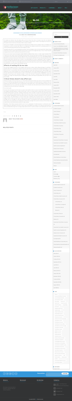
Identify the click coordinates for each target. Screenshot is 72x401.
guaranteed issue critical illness (60, 343)
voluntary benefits (57, 162)
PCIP (64, 355)
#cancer (56, 294)
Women (55, 165)
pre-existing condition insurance (60, 360)
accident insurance (57, 108)
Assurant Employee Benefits (59, 43)
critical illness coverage (58, 119)
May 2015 (55, 65)
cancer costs (57, 303)
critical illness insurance (59, 322)
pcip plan (56, 358)
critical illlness (56, 114)
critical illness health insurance (60, 122)
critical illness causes (58, 320)
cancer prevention (58, 304)
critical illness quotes (58, 329)
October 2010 (56, 90)
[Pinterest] (16, 116)
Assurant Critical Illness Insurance (60, 52)
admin (21, 118)
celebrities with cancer (59, 308)
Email (47, 373)
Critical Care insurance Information (60, 318)
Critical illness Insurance (28, 22)
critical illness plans (57, 131)
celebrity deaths (57, 310)
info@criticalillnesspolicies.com (26, 1)
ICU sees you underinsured (59, 55)
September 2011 (57, 73)
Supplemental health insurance (42, 22)
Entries (56, 174)
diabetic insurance (58, 332)
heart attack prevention (59, 350)
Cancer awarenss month (59, 299)
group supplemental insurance (60, 341)
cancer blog (57, 301)
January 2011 (56, 85)
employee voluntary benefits (59, 337)
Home (1, 11)
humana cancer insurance (59, 148)
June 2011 (56, 79)
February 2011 (56, 82)
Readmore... (9, 389)
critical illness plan (57, 128)
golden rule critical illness (59, 339)
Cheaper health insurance (59, 311)
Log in (55, 171)
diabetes (55, 137)
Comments (56, 176)
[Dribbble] (16, 373)
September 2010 (57, 93)
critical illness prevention (59, 134)
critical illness (56, 117)
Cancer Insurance (6, 11)
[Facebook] (12, 116)
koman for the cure (58, 355)
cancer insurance (64, 303)
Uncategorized (56, 154)
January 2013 (56, 67)
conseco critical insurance (59, 315)
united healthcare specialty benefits (61, 160)
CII (36, 399)
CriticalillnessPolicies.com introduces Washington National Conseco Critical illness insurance (61, 49)
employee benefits (58, 334)
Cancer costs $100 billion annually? (60, 46)
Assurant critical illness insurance (60, 296)
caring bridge (65, 304)
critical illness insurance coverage (60, 325)
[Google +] (18, 116)
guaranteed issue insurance (59, 346)
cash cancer (57, 306)
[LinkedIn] (20, 116)
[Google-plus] (13, 373)
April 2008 (56, 99)
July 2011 (55, 76)
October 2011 (56, 70)
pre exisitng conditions (58, 362)
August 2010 (56, 96)
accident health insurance (59, 105)
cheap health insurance (59, 313)
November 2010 (57, 276)
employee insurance (58, 336)
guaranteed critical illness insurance (61, 222)
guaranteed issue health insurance (60, 142)
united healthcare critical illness (60, 157)
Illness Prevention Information (60, 353)
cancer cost (63, 301)
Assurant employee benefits (59, 297)
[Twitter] (14, 116)
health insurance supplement (59, 145)
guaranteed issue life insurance (60, 348)
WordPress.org (57, 178)
